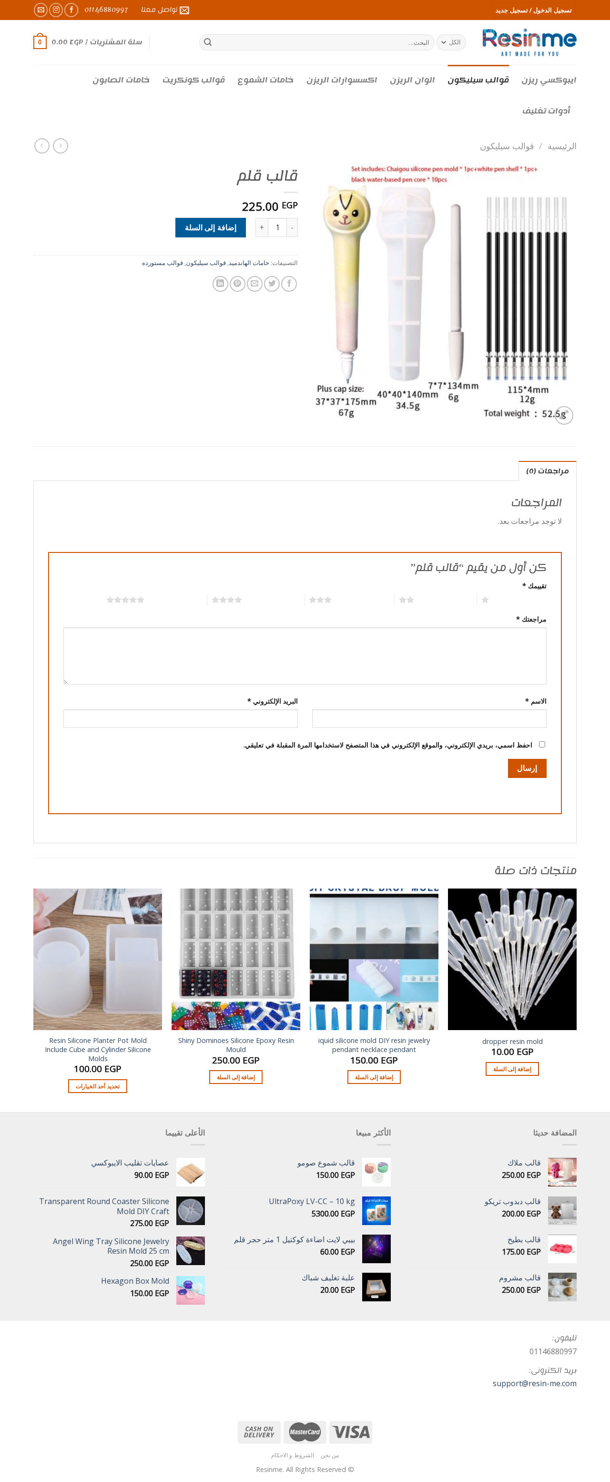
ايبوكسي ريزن (549, 80)
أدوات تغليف (546, 111)
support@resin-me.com (535, 1383)
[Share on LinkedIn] (220, 284)
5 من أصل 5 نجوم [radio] (175, 599)
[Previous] (576, 999)
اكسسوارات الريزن (341, 80)
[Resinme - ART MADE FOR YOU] (530, 42)
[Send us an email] (41, 10)
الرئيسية (562, 146)
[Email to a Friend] (255, 284)
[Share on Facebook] (289, 284)
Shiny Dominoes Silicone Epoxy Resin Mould (236, 1045)
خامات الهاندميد (249, 262)
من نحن (330, 1455)
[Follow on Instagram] (56, 10)
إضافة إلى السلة (210, 227)
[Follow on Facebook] (71, 10)
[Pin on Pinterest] (237, 284)
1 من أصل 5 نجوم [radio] (520, 599)
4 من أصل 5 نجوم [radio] (273, 599)
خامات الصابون (121, 80)
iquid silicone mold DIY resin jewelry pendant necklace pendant (374, 1045)
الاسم (536, 700)
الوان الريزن (412, 80)
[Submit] (208, 42)
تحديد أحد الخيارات (98, 1086)
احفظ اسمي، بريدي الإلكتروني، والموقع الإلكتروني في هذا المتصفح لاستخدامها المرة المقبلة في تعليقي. (388, 744)
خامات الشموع (265, 80)
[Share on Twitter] (272, 284)
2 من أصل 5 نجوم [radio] (445, 599)
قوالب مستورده (162, 262)
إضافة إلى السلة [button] (512, 1069)
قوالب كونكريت (194, 80)
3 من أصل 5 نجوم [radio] (363, 599)
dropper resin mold (512, 1041)
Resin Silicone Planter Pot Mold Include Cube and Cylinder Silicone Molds (98, 1049)
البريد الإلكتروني (272, 700)
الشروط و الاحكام (292, 1455)
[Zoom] (564, 415)
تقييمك (534, 585)
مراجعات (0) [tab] (547, 471)
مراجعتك (531, 618)
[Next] (34, 999)
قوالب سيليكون (478, 80)
